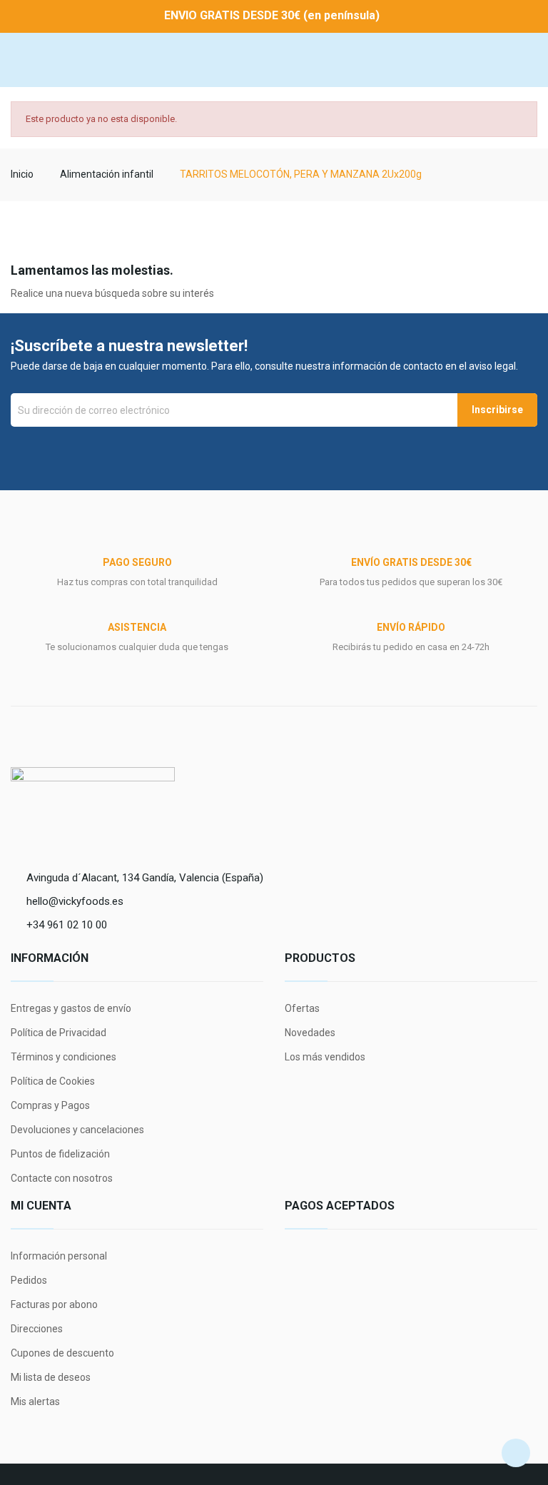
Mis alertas (35, 1401)
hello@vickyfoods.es (74, 901)
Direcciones (37, 1328)
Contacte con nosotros (62, 1178)
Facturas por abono (54, 1304)
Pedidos (29, 1280)
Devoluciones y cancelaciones (77, 1129)
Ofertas (302, 1008)
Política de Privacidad (58, 1032)
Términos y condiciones (63, 1057)
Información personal (59, 1256)
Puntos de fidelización (60, 1154)
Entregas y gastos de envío (71, 1008)
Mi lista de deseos (51, 1377)
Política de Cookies (53, 1081)
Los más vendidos (325, 1057)
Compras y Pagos (50, 1105)
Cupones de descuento (62, 1353)
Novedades (310, 1032)
